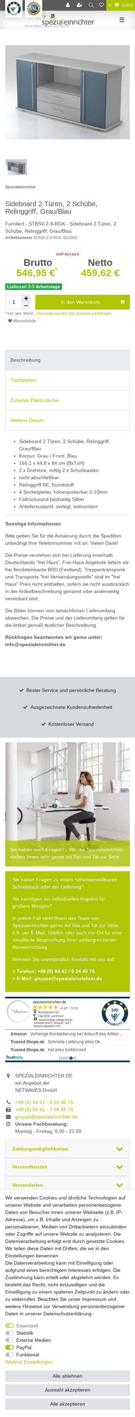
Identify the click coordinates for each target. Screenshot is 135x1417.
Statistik (24, 1333)
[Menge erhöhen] (26, 298)
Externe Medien (33, 1340)
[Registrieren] (80, 5)
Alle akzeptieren (67, 1404)
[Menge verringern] (26, 306)
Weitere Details (27, 420)
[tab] (67, 360)
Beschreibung (25, 360)
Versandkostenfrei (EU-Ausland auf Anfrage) (73, 313)
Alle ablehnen (67, 1376)
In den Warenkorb (80, 302)
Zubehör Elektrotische (34, 400)
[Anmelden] (68, 5)
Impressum (94, 1299)
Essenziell (27, 1325)
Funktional (27, 1354)
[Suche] (91, 5)
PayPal (24, 1347)
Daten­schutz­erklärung (67, 1313)
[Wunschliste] (101, 5)
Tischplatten (23, 380)
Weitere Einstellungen (29, 1362)
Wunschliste (24, 321)
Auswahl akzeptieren (67, 1390)
